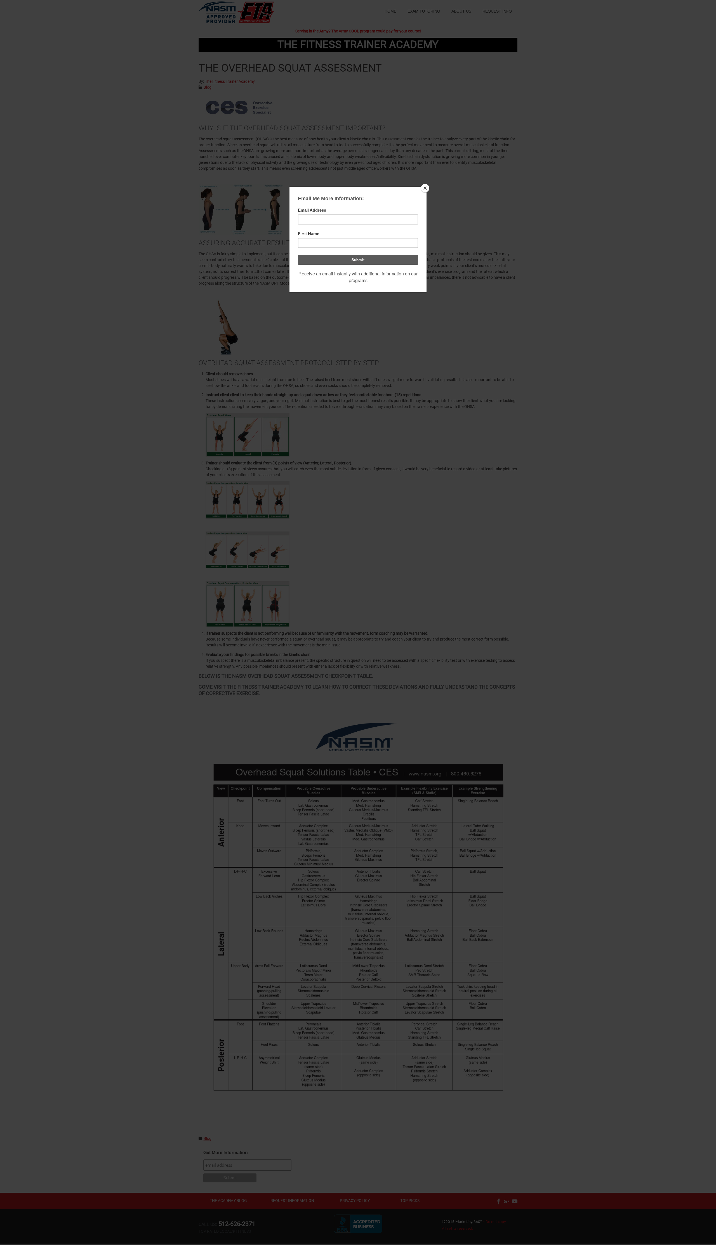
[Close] (425, 188)
